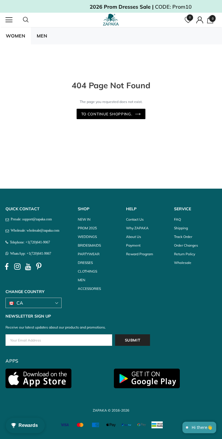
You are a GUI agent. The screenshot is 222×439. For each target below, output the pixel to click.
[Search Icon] (31, 20)
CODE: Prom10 (120, 6)
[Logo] (112, 20)
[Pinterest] (39, 267)
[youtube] (28, 267)
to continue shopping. (106, 114)
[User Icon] (199, 19)
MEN (42, 36)
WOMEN (15, 36)
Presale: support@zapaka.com (30, 219)
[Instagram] (17, 267)
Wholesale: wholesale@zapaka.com (34, 230)
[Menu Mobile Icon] (8, 19)
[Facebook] (6, 267)
